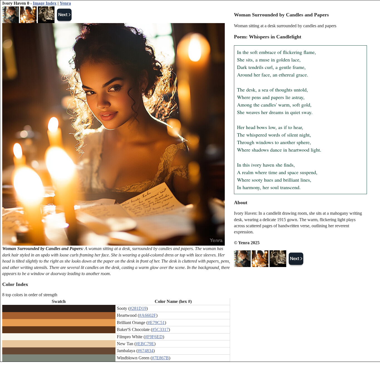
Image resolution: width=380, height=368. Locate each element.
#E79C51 (156, 322)
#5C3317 (160, 329)
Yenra (65, 3)
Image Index (44, 3)
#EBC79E (145, 343)
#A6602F (147, 315)
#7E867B (160, 357)
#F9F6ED (154, 336)
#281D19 (138, 308)
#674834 (145, 350)
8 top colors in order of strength (29, 294)
